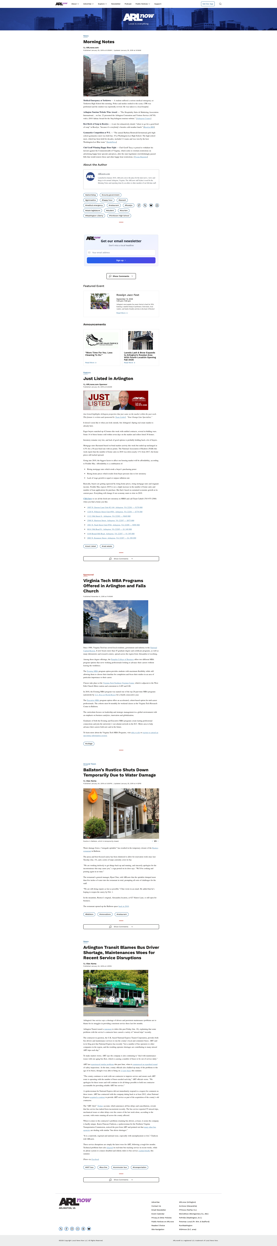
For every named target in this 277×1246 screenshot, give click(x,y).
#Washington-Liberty (94, 216)
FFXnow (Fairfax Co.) (188, 1210)
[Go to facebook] (66, 1229)
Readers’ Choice (158, 1225)
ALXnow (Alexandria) (188, 1206)
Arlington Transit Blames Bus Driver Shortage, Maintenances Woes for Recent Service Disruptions (121, 952)
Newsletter (116, 4)
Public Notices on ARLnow (162, 1222)
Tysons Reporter (140, 156)
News (86, 36)
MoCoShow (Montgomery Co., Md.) (194, 1214)
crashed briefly (144, 1150)
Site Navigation (157, 1229)
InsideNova (111, 142)
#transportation (139, 1167)
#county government (110, 195)
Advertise (87, 4)
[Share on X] (145, 205)
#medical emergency (94, 205)
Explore (101, 4)
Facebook (95, 1159)
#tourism (124, 210)
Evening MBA (92, 671)
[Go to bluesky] (89, 1229)
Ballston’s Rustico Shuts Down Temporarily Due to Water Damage (119, 772)
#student (110, 210)
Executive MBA (93, 700)
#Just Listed (90, 546)
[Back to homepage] (61, 3)
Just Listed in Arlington (108, 378)
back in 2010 (124, 906)
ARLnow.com (92, 47)
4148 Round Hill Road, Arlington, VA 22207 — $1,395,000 (110, 533)
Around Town (89, 764)
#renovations (105, 914)
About (74, 4)
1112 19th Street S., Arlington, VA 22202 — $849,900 (108, 516)
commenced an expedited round (145, 1064)
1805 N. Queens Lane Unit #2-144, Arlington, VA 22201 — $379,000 (115, 507)
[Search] (220, 4)
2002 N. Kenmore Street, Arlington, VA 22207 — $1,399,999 (111, 538)
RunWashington (185, 1225)
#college (88, 744)
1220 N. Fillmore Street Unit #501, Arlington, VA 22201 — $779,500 (114, 511)
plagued (110, 1147)
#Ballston (89, 914)
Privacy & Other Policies (161, 1218)
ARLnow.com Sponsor (96, 384)
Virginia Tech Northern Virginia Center (118, 683)
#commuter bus (120, 1167)
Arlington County (144, 118)
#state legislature (92, 210)
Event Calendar (157, 1214)
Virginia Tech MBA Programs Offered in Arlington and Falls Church (114, 586)
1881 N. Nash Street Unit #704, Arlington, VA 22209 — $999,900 (113, 525)
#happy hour (107, 200)
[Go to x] (61, 1229)
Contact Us (156, 1206)
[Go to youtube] (78, 1229)
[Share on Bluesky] (151, 205)
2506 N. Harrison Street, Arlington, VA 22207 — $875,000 (110, 520)
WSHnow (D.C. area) (187, 1229)
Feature (87, 372)
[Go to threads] (83, 1229)
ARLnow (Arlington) (187, 1202)
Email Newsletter (158, 1210)
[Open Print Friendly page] (157, 205)
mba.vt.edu (135, 732)
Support (157, 4)
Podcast (128, 4)
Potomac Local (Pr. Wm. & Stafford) (194, 1222)
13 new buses (126, 1070)
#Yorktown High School (119, 216)
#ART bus (89, 1167)
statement (108, 1029)
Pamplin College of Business (122, 659)
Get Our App (208, 4)
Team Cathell (120, 417)
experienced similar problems (102, 1064)
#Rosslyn (128, 205)
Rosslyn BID (149, 127)
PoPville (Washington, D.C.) (190, 1218)
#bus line (103, 1167)
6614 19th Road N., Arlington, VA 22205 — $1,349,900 (109, 529)
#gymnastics (90, 200)
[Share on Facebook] (139, 205)
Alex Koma (91, 781)
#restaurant (114, 205)
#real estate (107, 546)
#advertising (90, 195)
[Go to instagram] (72, 1229)
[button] (152, 841)
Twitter (100, 1105)
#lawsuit (122, 200)
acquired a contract (97, 1097)
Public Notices (142, 4)
